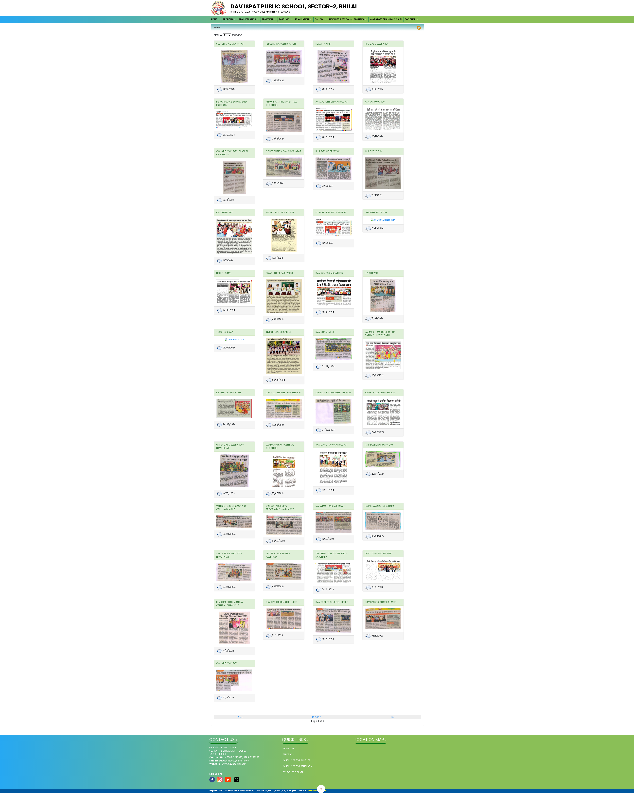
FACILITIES (359, 19)
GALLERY (319, 19)
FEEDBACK (288, 754)
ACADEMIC (284, 19)
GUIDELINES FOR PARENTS (296, 760)
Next (393, 717)
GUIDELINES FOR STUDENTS (297, 766)
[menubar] (315, 19)
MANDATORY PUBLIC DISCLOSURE (386, 19)
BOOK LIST (410, 19)
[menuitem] (216, 19)
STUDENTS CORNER (293, 772)
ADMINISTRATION (247, 19)
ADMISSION (267, 19)
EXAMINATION (302, 19)
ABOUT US (228, 19)
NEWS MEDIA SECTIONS (340, 19)
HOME (214, 19)
